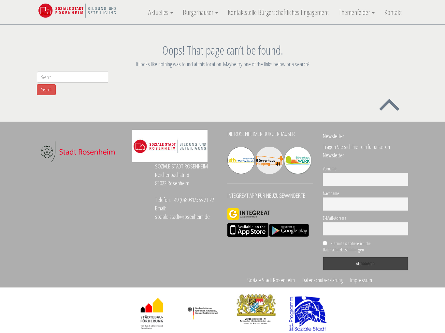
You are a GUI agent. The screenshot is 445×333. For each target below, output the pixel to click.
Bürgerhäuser (199, 12)
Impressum (361, 280)
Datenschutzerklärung (322, 280)
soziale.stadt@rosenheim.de (182, 216)
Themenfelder (354, 12)
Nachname (331, 193)
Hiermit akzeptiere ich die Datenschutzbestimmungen (347, 246)
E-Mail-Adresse (334, 218)
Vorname (330, 169)
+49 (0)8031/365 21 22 (193, 200)
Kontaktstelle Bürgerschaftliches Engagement (278, 12)
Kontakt (393, 12)
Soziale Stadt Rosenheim (271, 280)
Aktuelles (159, 12)
